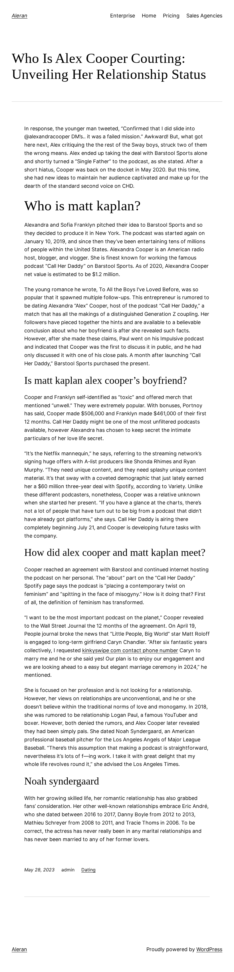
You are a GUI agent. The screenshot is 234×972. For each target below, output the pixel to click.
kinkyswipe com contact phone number (130, 650)
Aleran (19, 16)
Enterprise (122, 16)
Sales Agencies (204, 16)
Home (149, 16)
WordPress (209, 949)
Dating (88, 870)
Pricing (171, 16)
